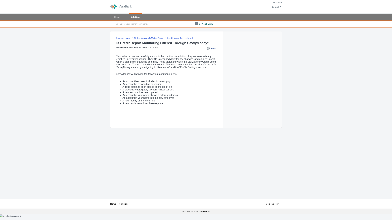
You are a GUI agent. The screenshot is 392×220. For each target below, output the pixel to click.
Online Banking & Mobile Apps (148, 38)
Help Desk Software (190, 211)
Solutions (135, 17)
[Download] (190, 70)
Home (117, 17)
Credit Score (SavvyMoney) (180, 38)
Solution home (123, 38)
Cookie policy (272, 203)
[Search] (117, 24)
